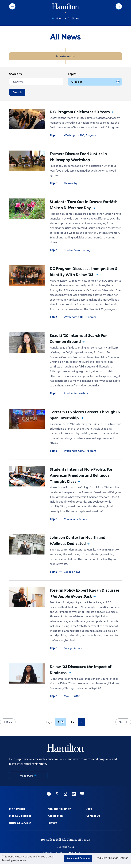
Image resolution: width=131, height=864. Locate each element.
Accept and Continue (78, 858)
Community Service (75, 519)
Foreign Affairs (73, 648)
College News (72, 571)
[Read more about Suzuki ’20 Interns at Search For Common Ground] (27, 342)
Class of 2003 (72, 696)
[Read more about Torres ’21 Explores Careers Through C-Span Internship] (27, 419)
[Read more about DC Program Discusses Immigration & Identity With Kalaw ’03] (27, 275)
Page (49, 722)
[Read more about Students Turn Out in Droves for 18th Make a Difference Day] (27, 208)
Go (81, 722)
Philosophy (70, 183)
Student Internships (76, 393)
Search (17, 92)
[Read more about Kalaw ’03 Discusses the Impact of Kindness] (27, 673)
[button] (12, 6)
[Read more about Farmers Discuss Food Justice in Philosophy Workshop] (27, 161)
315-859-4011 (65, 846)
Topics (72, 74)
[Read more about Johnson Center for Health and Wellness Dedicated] (27, 544)
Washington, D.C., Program (80, 135)
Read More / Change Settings (111, 858)
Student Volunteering (77, 250)
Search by (15, 74)
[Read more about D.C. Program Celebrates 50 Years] (27, 119)
